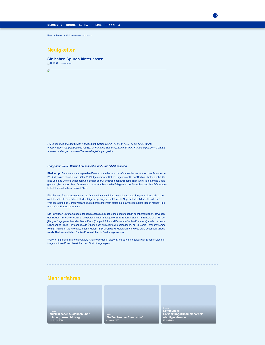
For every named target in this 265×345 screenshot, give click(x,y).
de (215, 15)
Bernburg (55, 25)
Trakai (110, 25)
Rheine (97, 25)
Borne (71, 25)
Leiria (83, 25)
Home (49, 35)
